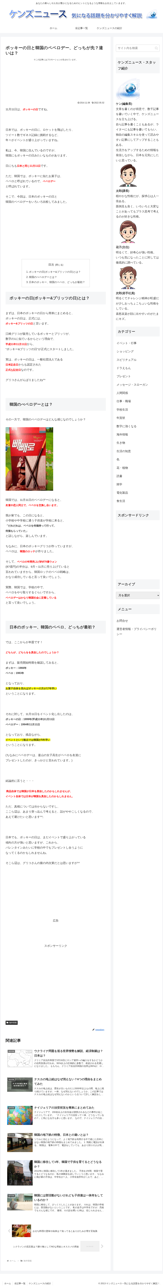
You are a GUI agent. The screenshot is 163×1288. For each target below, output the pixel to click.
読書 (119, 476)
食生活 (121, 501)
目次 (51, 264)
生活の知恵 (124, 451)
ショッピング (125, 351)
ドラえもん (124, 368)
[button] (156, 48)
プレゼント (124, 376)
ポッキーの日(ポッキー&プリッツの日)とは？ (55, 271)
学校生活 (122, 409)
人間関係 (122, 393)
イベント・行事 (127, 343)
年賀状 (121, 417)
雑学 (119, 484)
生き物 (121, 442)
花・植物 (122, 467)
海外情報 (13, 1022)
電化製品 (122, 492)
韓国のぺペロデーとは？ (43, 277)
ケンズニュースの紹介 (40, 1283)
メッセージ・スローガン (132, 384)
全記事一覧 (19, 1283)
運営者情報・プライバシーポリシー (137, 631)
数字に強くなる (127, 426)
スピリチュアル (127, 359)
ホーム (7, 1283)
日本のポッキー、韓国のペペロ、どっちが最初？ (57, 282)
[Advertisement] (56, 83)
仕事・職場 (124, 401)
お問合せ (122, 620)
